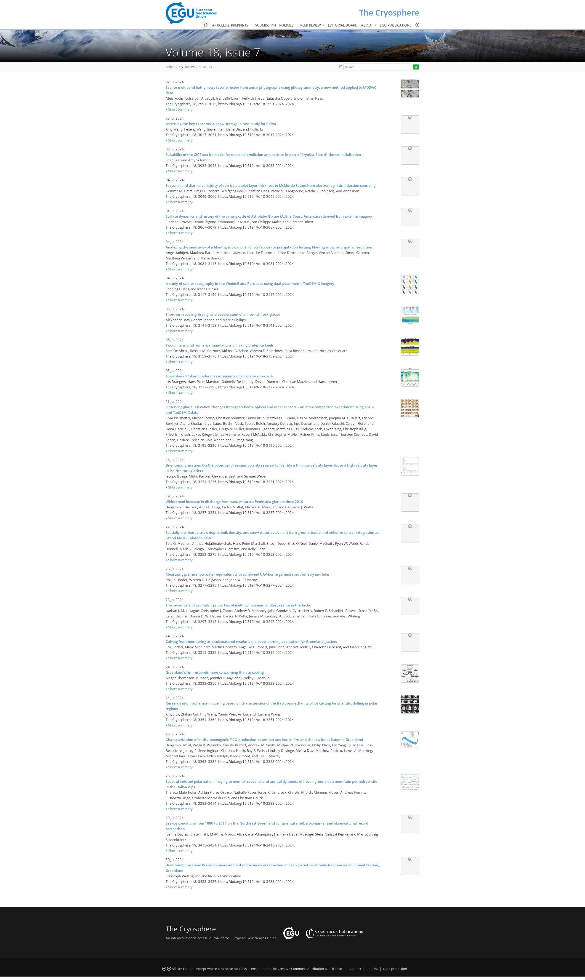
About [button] (367, 25)
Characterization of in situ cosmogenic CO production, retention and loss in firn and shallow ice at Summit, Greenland (264, 739)
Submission (265, 25)
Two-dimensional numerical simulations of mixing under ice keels (220, 345)
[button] (341, 67)
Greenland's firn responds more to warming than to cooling (215, 672)
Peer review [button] (311, 25)
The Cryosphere (389, 12)
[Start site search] (416, 67)
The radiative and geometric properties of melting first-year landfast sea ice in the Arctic (238, 605)
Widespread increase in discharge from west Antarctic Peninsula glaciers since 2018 (234, 501)
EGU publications (395, 25)
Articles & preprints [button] (230, 25)
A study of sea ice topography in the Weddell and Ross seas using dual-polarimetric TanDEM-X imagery (250, 283)
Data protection (395, 969)
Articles (171, 67)
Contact (355, 969)
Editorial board (343, 25)
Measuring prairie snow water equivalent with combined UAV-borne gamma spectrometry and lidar (248, 574)
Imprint (372, 969)
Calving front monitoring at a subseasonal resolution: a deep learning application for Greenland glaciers (251, 641)
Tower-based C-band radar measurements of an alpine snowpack (219, 376)
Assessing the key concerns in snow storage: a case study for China (221, 123)
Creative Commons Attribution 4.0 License (310, 969)
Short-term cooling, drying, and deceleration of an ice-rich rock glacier (223, 314)
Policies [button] (286, 25)
